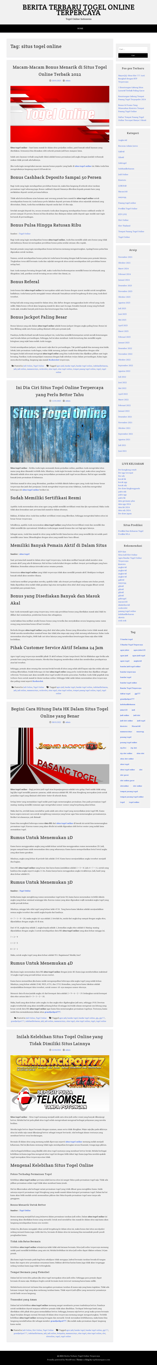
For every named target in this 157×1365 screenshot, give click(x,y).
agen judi (60, 366)
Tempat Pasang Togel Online (131, 231)
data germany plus (126, 501)
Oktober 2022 (124, 359)
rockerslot (43, 369)
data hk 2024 (124, 507)
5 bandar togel (126, 639)
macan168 (122, 601)
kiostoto (122, 564)
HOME (80, 28)
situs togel (53, 369)
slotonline (50, 1336)
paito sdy (122, 491)
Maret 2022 (123, 399)
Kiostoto (122, 180)
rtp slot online (126, 753)
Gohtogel (122, 163)
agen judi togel (138, 655)
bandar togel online (84, 366)
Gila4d (121, 157)
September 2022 (125, 365)
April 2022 (123, 394)
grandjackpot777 (52, 1012)
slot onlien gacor (127, 780)
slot (103, 1333)
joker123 (123, 710)
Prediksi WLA (124, 534)
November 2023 (125, 291)
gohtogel (122, 598)
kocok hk (122, 479)
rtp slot (134, 748)
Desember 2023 (125, 285)
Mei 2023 (122, 319)
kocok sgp (122, 482)
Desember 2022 (125, 348)
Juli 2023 (122, 308)
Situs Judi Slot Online (127, 554)
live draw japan (125, 513)
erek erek (122, 620)
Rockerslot (54, 359)
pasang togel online (127, 611)
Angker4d (122, 140)
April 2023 (123, 325)
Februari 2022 (124, 405)
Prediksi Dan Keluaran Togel (130, 531)
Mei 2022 (122, 388)
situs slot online (127, 759)
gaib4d (121, 579)
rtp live (123, 748)
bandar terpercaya (128, 672)
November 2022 (125, 354)
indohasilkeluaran (100, 366)
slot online (137, 786)
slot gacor (124, 775)
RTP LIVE (122, 214)
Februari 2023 (124, 337)
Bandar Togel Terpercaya (130, 688)
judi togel (141, 720)
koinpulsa (61, 1333)
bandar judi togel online (130, 666)
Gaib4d (121, 151)
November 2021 (125, 422)
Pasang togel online (127, 203)
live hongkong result (127, 469)
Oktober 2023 (124, 297)
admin (67, 80)
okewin (121, 617)
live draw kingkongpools (129, 488)
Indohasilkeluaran (126, 168)
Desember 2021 (125, 416)
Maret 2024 (123, 268)
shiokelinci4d (124, 605)
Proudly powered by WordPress (61, 1359)
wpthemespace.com (101, 1359)
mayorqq (122, 197)
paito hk (121, 497)
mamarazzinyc (32, 369)
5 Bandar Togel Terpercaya (131, 644)
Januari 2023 (124, 342)
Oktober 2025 (124, 262)
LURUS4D (122, 185)
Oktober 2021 (124, 428)
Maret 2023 (123, 331)
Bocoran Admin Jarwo (128, 146)
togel (99, 369)
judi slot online (126, 720)
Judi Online (27, 366)
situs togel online (83, 166)
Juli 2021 (122, 445)
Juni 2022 (122, 382)
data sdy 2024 (124, 510)
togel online (101, 1021)
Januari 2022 (124, 411)
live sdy (121, 476)
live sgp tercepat (125, 472)
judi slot (136, 715)
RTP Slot (122, 551)
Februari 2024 (124, 274)
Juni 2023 (122, 314)
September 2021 (125, 433)
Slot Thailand (124, 225)
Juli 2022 (122, 376)
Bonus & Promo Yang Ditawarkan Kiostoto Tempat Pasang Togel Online (131, 108)
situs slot (140, 753)
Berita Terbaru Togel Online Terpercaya (79, 9)
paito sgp (122, 494)
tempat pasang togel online (84, 369)
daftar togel (125, 693)
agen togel (124, 661)
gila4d (121, 586)
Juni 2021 (122, 451)
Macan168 (122, 191)
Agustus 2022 (124, 371)
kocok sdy (122, 485)
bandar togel (70, 366)
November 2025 (125, 257)
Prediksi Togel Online (127, 208)
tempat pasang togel (129, 791)
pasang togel (125, 737)
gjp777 (102, 1018)
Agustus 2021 (124, 439)
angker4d (122, 567)
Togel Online (24, 233)
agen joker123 (139, 650)
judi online (21, 369)
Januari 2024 (124, 280)
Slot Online (37, 1330)
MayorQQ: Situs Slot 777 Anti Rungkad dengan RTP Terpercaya (131, 78)
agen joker (124, 650)
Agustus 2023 (124, 302)
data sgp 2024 (124, 504)
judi (15, 369)
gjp (97, 1018)
